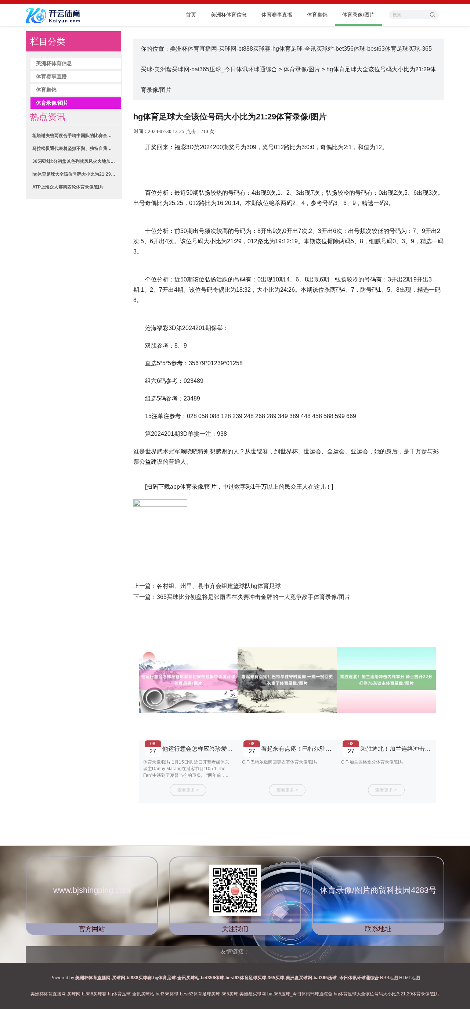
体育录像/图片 (358, 15)
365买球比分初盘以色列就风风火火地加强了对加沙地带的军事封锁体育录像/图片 (75, 161)
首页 (191, 15)
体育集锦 (317, 15)
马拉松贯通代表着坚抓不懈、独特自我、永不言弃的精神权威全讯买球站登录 (75, 148)
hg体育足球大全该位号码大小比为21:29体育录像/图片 (75, 174)
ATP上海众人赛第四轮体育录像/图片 (68, 187)
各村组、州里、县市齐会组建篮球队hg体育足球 (219, 586)
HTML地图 (409, 977)
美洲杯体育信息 (229, 15)
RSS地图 (389, 977)
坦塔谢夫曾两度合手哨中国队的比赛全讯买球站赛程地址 (75, 135)
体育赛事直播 (276, 15)
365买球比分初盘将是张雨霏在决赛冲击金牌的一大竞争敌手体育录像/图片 (253, 597)
